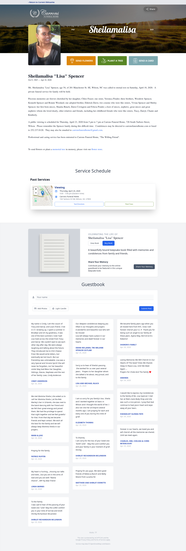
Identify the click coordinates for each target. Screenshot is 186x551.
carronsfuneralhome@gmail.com (87, 129)
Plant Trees (129, 204)
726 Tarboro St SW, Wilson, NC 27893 (75, 199)
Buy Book (108, 243)
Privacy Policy (86, 540)
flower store (96, 149)
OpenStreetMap (95, 544)
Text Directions (79, 204)
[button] (42, 193)
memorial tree (58, 149)
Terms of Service (100, 540)
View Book (94, 243)
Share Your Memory (144, 266)
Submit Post (146, 308)
